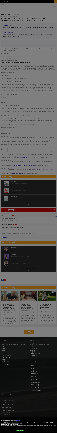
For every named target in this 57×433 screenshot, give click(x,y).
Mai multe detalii (18, 420)
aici (1, 422)
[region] (28, 425)
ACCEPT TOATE (20, 430)
